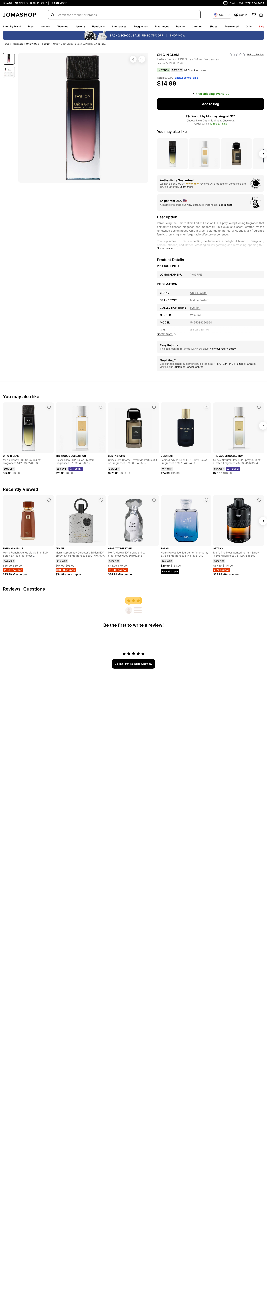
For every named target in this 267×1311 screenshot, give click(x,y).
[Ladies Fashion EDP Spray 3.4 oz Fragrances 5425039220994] (141, 59)
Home (6, 43)
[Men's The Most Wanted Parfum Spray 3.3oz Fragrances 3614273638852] (259, 500)
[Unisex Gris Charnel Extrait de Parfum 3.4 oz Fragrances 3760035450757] (154, 407)
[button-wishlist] (254, 15)
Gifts (249, 26)
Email (240, 363)
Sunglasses (119, 26)
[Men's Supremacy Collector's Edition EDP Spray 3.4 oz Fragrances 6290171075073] (101, 500)
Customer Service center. (188, 366)
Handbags (98, 26)
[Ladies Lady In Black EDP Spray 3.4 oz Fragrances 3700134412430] (206, 407)
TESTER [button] (77, 468)
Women (45, 26)
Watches (62, 26)
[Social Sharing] (133, 59)
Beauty (180, 26)
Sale (261, 26)
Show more (165, 248)
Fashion (46, 43)
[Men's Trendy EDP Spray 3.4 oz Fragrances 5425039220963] (48, 407)
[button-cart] (261, 15)
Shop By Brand (12, 26)
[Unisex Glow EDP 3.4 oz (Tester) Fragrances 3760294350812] (101, 407)
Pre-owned (232, 26)
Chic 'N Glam (32, 43)
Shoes (213, 26)
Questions (34, 589)
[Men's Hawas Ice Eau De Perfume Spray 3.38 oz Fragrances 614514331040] (206, 500)
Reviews (12, 589)
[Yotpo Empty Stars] (237, 54)
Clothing (197, 26)
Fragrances (162, 26)
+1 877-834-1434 (224, 363)
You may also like (172, 131)
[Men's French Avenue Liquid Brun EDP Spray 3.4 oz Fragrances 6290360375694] (48, 500)
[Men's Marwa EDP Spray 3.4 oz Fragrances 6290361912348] (154, 500)
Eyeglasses (141, 26)
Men (31, 26)
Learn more (186, 186)
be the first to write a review (133, 663)
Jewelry (80, 26)
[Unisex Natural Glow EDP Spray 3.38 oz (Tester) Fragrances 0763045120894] (259, 407)
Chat (250, 363)
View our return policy (223, 348)
